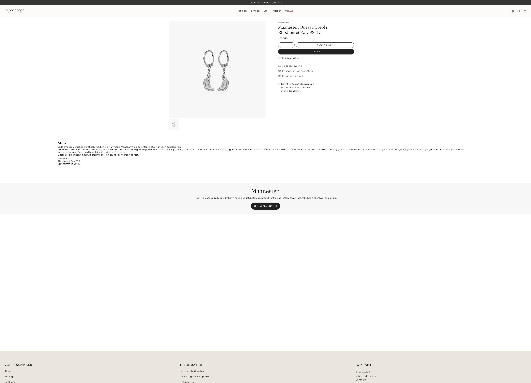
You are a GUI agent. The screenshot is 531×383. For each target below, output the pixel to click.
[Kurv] (525, 11)
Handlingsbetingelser (192, 371)
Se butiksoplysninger (291, 91)
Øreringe (9, 376)
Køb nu (316, 52)
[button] (242, 11)
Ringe (7, 371)
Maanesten (283, 22)
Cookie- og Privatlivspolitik (194, 376)
